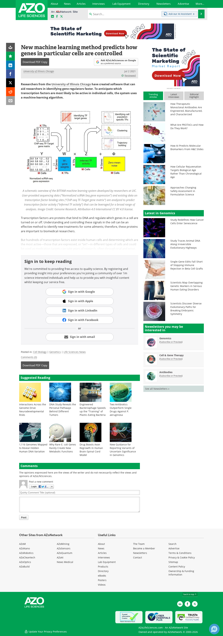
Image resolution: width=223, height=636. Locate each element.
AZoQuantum (64, 553)
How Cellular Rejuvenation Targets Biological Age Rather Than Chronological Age (186, 172)
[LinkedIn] (10, 65)
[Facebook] (10, 74)
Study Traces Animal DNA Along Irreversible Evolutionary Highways (185, 244)
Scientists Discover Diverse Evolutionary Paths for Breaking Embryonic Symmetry (186, 309)
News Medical (65, 562)
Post (23, 517)
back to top (189, 594)
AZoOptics (25, 562)
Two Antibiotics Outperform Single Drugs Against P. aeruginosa (121, 410)
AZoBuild (24, 566)
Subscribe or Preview (171, 341)
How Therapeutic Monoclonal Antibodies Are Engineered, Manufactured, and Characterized (186, 109)
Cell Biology (40, 352)
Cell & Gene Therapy (171, 355)
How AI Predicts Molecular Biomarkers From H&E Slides (186, 147)
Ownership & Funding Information (181, 572)
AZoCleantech (27, 557)
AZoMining (63, 544)
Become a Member (144, 548)
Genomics (55, 352)
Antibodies (165, 372)
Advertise (173, 548)
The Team (139, 544)
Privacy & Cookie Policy (181, 557)
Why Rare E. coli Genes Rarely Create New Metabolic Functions (62, 448)
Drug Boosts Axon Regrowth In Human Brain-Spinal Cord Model (91, 450)
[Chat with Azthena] (214, 629)
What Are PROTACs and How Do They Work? (186, 126)
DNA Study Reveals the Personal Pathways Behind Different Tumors (62, 410)
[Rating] (10, 56)
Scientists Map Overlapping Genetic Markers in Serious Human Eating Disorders (186, 286)
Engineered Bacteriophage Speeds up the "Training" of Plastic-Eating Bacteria (93, 410)
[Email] (10, 100)
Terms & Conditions (179, 553)
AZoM (22, 544)
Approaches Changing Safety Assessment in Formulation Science (183, 191)
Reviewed (130, 75)
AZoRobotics (26, 553)
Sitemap (173, 562)
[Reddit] (10, 91)
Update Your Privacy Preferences (47, 631)
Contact (137, 557)
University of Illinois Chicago (38, 71)
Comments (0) (29, 357)
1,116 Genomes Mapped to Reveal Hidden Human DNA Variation (33, 448)
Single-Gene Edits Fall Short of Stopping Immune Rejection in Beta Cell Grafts (186, 265)
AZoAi (60, 557)
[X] (10, 82)
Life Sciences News (75, 352)
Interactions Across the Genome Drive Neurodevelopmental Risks (32, 410)
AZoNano (24, 548)
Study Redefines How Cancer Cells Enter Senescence (187, 221)
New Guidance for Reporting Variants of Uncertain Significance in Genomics (123, 450)
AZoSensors (63, 548)
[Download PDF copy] (10, 47)
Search (172, 544)
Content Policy (176, 566)
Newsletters (140, 553)
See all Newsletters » (157, 388)
